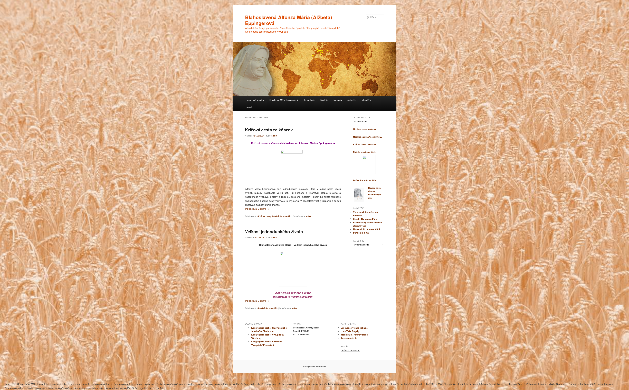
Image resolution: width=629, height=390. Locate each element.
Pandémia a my (361, 232)
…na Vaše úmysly (350, 331)
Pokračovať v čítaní (257, 208)
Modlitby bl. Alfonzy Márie (354, 334)
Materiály (338, 99)
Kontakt (249, 107)
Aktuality (351, 99)
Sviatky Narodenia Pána (365, 218)
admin (274, 135)
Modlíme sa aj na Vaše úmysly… (368, 136)
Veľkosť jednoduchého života (274, 231)
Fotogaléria (366, 99)
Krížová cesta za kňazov (269, 130)
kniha (308, 216)
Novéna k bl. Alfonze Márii (366, 229)
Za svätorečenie (349, 338)
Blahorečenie (309, 99)
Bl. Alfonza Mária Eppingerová (283, 99)
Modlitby (324, 99)
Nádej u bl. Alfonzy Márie (364, 152)
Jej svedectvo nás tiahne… (354, 327)
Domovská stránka (255, 99)
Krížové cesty (264, 216)
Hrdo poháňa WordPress (314, 366)
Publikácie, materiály (282, 216)
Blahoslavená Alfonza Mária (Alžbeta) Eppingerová (288, 20)
